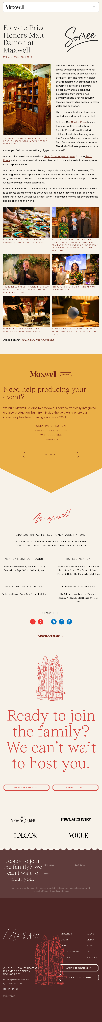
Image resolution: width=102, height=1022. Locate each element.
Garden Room (79, 122)
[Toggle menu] (94, 7)
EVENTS (65, 940)
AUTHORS (65, 958)
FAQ (88, 952)
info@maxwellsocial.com (18, 980)
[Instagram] (4, 989)
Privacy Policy (9, 996)
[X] (17, 989)
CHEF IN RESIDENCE (70, 952)
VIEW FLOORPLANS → (51, 636)
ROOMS (90, 934)
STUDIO (90, 940)
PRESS (90, 946)
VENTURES (92, 958)
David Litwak (12, 57)
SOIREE (64, 946)
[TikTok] (9, 989)
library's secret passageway (59, 156)
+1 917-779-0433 (14, 984)
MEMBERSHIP (67, 934)
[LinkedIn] (13, 989)
